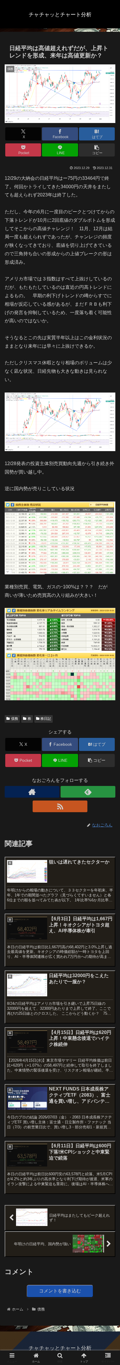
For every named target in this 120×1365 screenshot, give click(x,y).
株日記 (45, 719)
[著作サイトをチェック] (32, 792)
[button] (97, 149)
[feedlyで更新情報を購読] (88, 792)
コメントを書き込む (60, 1290)
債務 (14, 719)
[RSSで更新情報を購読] (60, 806)
